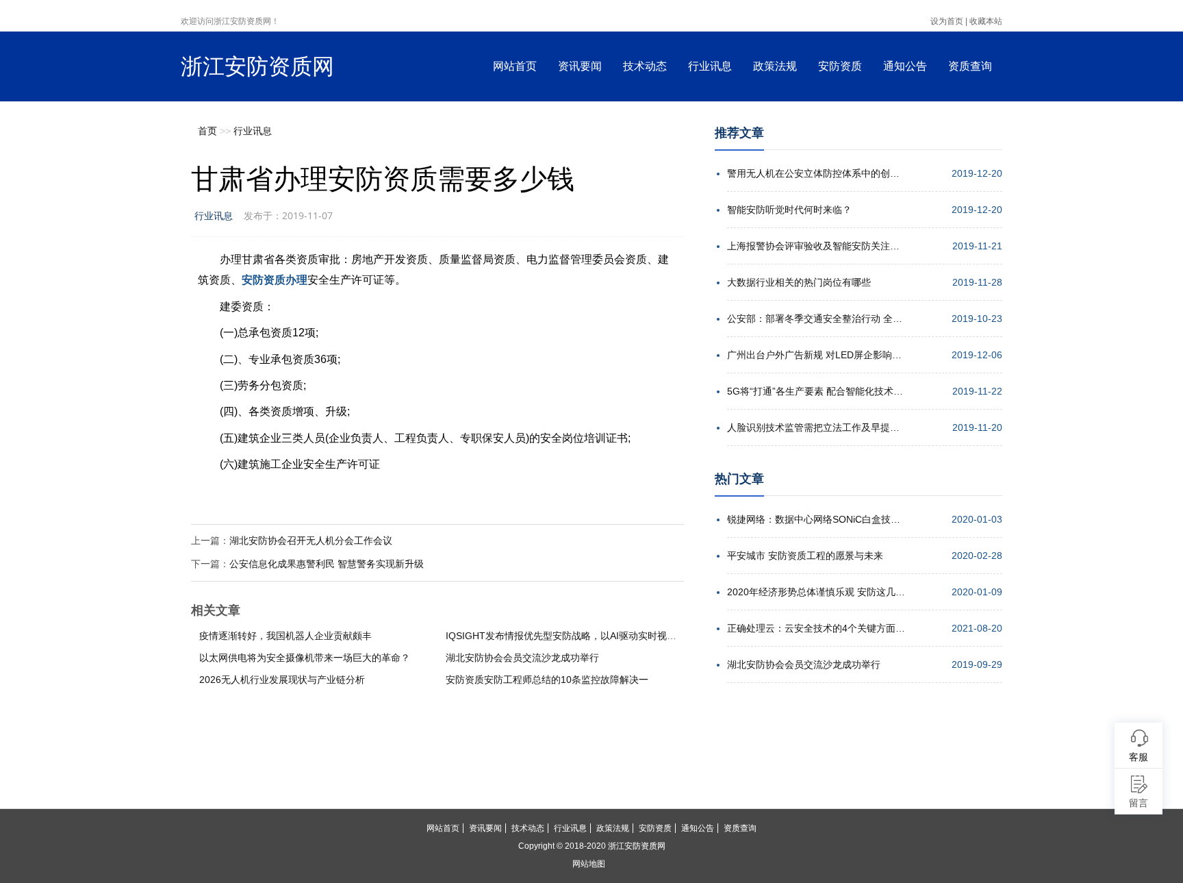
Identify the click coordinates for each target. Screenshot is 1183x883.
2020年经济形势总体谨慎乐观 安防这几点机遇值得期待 (816, 591)
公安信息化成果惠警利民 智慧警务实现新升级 (326, 563)
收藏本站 (985, 21)
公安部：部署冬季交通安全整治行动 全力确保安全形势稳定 (816, 318)
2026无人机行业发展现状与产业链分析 (282, 679)
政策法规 (775, 66)
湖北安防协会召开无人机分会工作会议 (310, 540)
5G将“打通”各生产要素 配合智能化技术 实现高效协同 (816, 391)
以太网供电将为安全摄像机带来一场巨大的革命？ (304, 657)
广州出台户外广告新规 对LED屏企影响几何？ (816, 354)
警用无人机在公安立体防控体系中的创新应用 (816, 173)
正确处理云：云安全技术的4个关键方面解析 (816, 628)
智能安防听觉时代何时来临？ (789, 209)
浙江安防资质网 (257, 66)
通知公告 (905, 66)
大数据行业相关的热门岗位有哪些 (799, 282)
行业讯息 (710, 66)
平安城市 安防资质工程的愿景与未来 (805, 555)
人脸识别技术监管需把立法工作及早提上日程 (816, 427)
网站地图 (588, 864)
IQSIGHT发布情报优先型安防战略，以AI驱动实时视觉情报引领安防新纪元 (604, 635)
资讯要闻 (580, 66)
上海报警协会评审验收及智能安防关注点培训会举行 (816, 245)
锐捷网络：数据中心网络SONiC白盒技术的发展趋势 (816, 519)
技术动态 (645, 66)
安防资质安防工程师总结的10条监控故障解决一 (547, 679)
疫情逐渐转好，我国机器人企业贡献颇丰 (285, 635)
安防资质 (840, 66)
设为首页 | (948, 21)
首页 (207, 130)
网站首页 (515, 66)
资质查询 (970, 66)
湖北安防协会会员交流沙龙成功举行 (522, 657)
